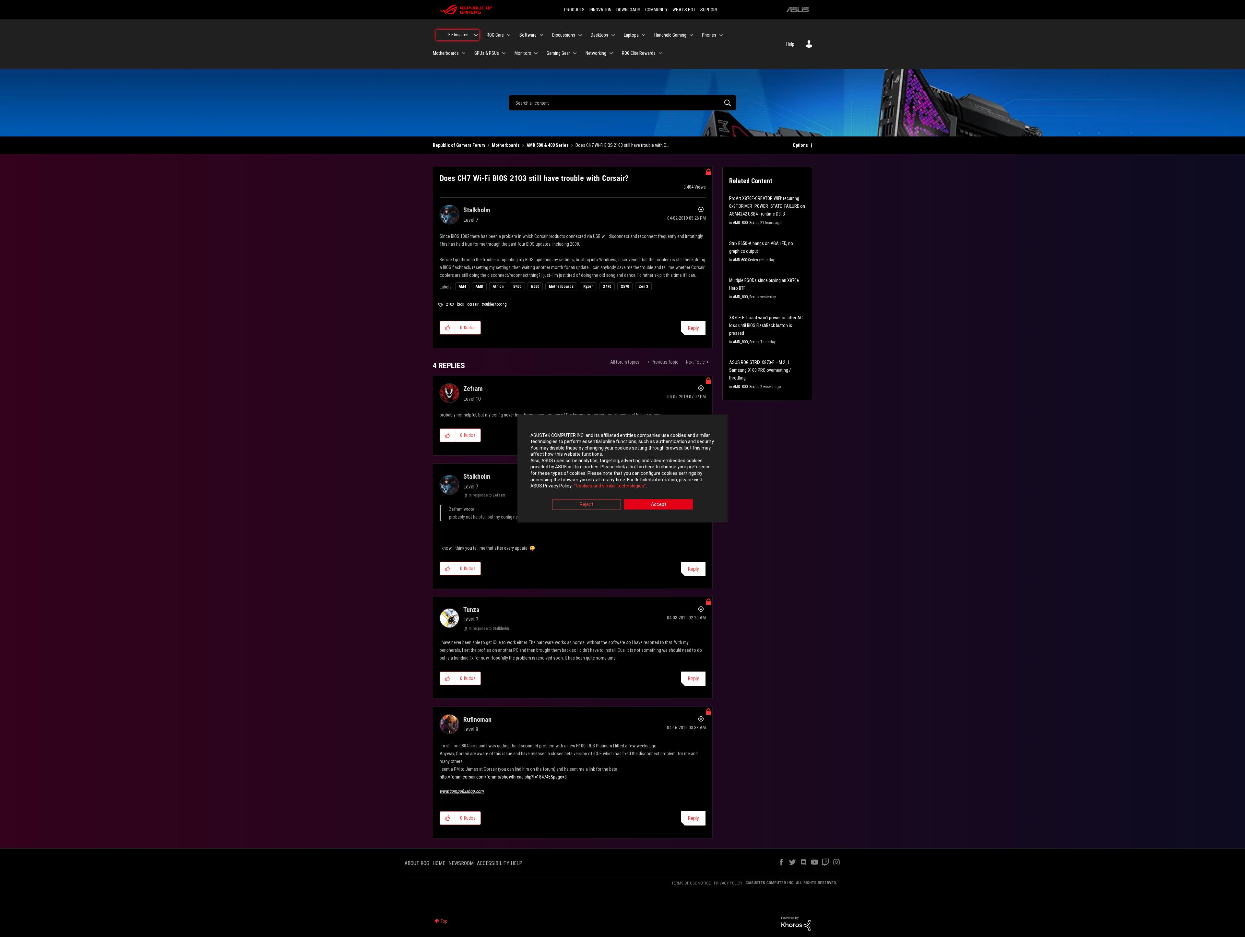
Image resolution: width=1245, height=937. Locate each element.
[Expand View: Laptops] (643, 35)
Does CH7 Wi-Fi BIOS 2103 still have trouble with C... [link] (622, 145)
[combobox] (622, 103)
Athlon (498, 286)
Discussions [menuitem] (563, 35)
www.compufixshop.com (462, 791)
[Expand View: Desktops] (613, 35)
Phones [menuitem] (709, 35)
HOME (439, 863)
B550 (535, 286)
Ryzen (588, 286)
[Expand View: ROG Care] (508, 35)
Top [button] (444, 921)
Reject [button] (586, 504)
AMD (479, 286)
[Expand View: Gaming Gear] (575, 53)
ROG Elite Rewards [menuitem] (639, 53)
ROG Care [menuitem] (495, 35)
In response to (487, 495)
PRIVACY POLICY (728, 883)
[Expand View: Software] (541, 35)
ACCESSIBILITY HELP (499, 863)
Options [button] (800, 145)
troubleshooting (494, 304)
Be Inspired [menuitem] (458, 34)
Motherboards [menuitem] (446, 53)
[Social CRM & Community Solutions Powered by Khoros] (796, 923)
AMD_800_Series (746, 222)
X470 (607, 286)
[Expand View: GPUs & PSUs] (504, 53)
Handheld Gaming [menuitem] (670, 35)
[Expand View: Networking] (611, 53)
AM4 (462, 286)
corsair (473, 304)
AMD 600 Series (745, 260)
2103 (450, 304)
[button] (447, 327)
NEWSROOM (461, 863)
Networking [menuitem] (596, 53)
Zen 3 (643, 286)
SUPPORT (709, 9)
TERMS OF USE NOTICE (691, 883)
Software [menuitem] (528, 35)
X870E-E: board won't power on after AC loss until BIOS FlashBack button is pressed (766, 325)
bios (460, 304)
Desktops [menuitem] (599, 35)
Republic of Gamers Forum (459, 145)
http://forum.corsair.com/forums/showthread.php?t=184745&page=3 (503, 776)
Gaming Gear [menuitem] (558, 53)
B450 (517, 286)
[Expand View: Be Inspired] (476, 35)
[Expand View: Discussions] (580, 35)
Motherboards (506, 145)
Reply (693, 328)
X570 (625, 286)
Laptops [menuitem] (631, 35)
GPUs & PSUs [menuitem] (486, 53)
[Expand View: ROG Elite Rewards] (660, 53)
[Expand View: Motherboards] (463, 53)
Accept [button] (658, 504)
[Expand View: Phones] (721, 35)
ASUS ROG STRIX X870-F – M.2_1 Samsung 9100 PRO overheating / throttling (760, 370)
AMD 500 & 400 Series (548, 145)
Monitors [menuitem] (523, 53)
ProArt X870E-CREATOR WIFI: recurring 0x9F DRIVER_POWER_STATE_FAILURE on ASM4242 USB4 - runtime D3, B (767, 206)
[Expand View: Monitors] (536, 53)
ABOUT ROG (417, 863)
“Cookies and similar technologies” (610, 486)
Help (790, 44)
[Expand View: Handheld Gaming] (691, 35)
